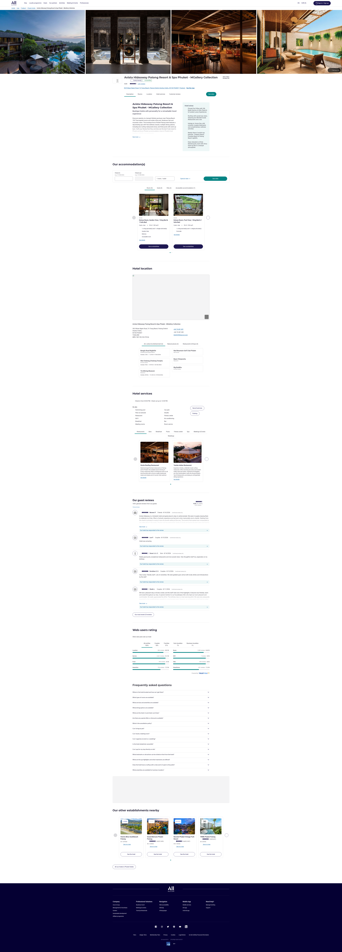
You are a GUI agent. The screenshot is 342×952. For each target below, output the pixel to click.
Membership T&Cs (155, 935)
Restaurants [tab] (140, 431)
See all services (197, 408)
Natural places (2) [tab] (173, 344)
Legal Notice (182, 935)
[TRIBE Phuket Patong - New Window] (210, 826)
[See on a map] (171, 297)
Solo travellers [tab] (177, 644)
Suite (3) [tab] (159, 188)
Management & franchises (120, 907)
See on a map (127, 844)
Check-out (139, 174)
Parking (194, 413)
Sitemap (161, 907)
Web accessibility (164, 905)
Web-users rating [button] (145, 630)
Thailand (23, 8)
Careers (115, 910)
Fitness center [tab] (178, 431)
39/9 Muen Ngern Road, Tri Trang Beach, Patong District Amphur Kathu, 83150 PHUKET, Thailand (154, 88)
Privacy (165, 935)
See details (143, 477)
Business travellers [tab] (192, 644)
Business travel (140, 905)
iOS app (185, 907)
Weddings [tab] (171, 436)
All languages (163, 910)
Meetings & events (141, 907)
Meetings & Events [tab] (199, 431)
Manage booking (210, 905)
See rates (211, 94)
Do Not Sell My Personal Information (199, 935)
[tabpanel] (171, 222)
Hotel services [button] (142, 393)
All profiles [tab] (147, 644)
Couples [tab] (157, 644)
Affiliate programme (118, 916)
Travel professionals (141, 910)
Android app (186, 910)
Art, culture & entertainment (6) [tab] (153, 344)
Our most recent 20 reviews (143, 614)
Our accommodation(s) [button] (129, 164)
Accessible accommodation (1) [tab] (185, 188)
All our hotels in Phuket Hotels (124, 867)
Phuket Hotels (31, 8)
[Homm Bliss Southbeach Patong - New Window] (131, 826)
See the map (190, 88)
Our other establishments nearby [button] (136, 810)
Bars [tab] (150, 431)
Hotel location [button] (142, 268)
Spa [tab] (188, 431)
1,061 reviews (141, 84)
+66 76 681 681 (178, 329)
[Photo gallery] (171, 42)
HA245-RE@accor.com (181, 335)
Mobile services (187, 905)
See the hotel (131, 854)
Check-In (119, 174)
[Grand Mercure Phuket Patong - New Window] (157, 826)
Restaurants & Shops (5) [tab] (190, 344)
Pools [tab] (168, 431)
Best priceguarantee (226, 77)
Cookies (173, 935)
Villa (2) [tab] (169, 188)
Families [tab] (166, 644)
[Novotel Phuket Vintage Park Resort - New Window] (184, 826)
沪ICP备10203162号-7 (176, 939)
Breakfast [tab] (159, 431)
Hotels (13, 8)
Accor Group (116, 905)
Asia (18, 8)
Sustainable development (120, 913)
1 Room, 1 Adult (161, 178)
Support (208, 907)
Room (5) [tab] (150, 188)
